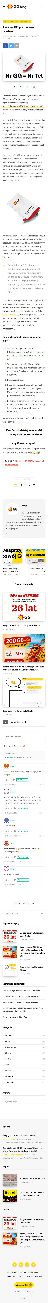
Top (25, 1298)
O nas (29, 1276)
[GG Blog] (16, 6)
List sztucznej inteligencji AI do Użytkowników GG (32, 1194)
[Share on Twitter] (11, 45)
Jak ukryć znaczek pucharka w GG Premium (24, 991)
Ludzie (7, 1065)
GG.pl (24, 505)
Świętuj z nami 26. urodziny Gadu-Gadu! (21, 625)
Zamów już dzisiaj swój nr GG (24, 430)
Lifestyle (8, 1059)
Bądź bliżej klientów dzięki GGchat (18, 711)
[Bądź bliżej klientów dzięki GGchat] (24, 692)
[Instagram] (27, 1264)
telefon (27, 479)
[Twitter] (21, 1264)
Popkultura (9, 1076)
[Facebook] (14, 1264)
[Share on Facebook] (5, 45)
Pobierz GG (10, 1276)
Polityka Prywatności (28, 1272)
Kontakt (21, 1276)
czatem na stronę (10, 314)
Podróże (8, 1070)
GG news (14, 21)
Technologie (25, 21)
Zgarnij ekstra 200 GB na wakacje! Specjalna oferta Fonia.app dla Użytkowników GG (32, 951)
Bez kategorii (9, 1035)
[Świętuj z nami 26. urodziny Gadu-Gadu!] (24, 607)
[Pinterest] (27, 86)
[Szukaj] (43, 6)
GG (17, 479)
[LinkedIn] (33, 1264)
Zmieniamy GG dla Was (18, 1017)
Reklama (38, 1276)
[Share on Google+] (30, 485)
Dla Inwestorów (10, 1047)
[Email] (33, 86)
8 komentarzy (24, 36)
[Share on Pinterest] (34, 485)
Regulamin (11, 1272)
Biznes (6, 21)
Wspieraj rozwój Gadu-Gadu (32, 1178)
